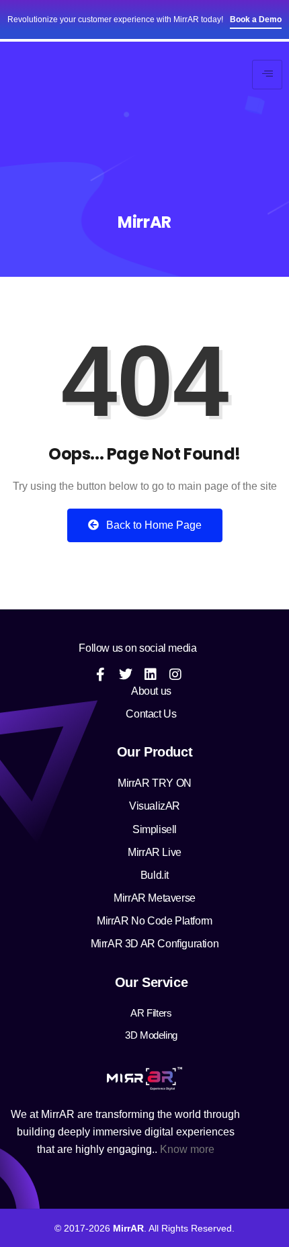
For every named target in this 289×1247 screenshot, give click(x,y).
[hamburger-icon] (267, 74)
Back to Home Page (153, 525)
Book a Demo (256, 19)
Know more (187, 1149)
